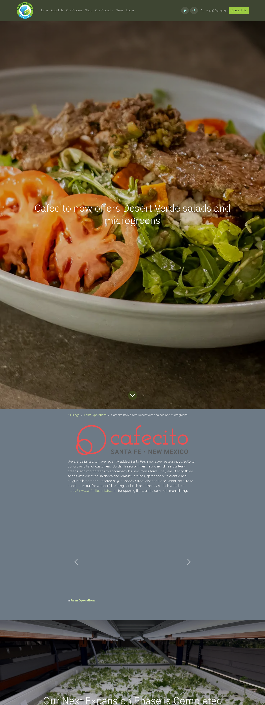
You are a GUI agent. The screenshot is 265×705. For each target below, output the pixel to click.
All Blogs (74, 415)
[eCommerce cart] (185, 10)
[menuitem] (43, 10)
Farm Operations (95, 415)
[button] (194, 10)
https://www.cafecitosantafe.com (92, 491)
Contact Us (238, 10)
